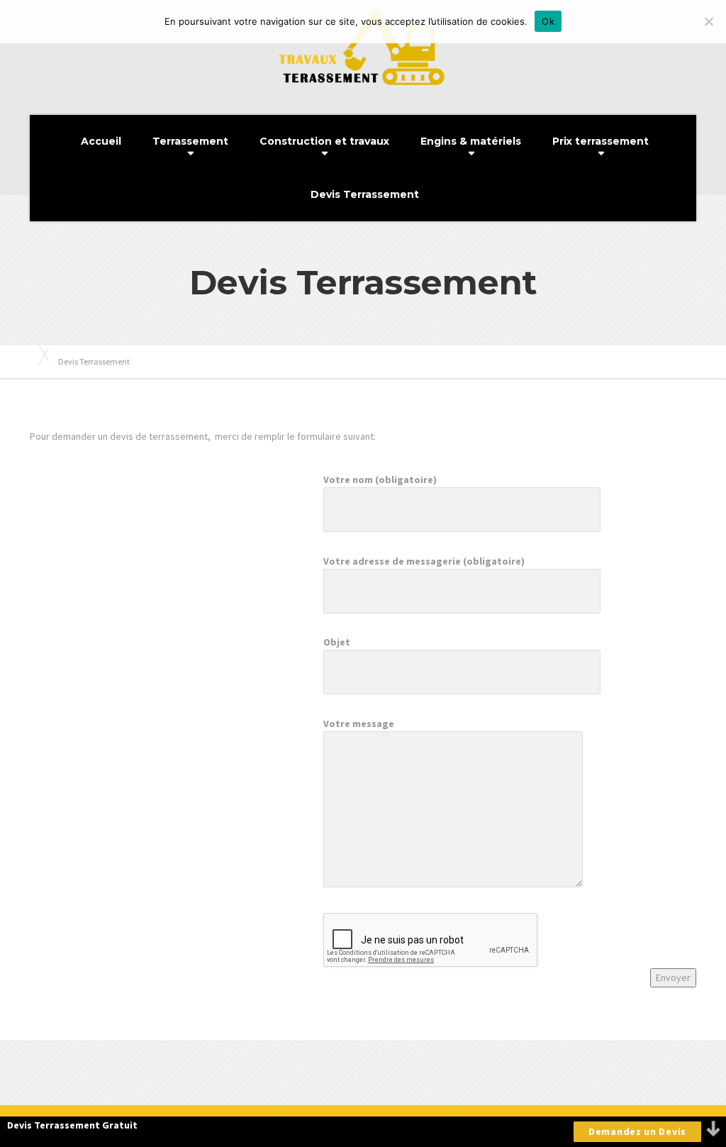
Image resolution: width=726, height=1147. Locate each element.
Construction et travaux (324, 141)
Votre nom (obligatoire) (380, 479)
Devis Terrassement (365, 194)
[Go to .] (37, 355)
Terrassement (190, 141)
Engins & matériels (470, 141)
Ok (548, 21)
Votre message (358, 723)
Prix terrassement (600, 141)
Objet (336, 642)
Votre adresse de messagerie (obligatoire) (424, 561)
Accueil (101, 141)
